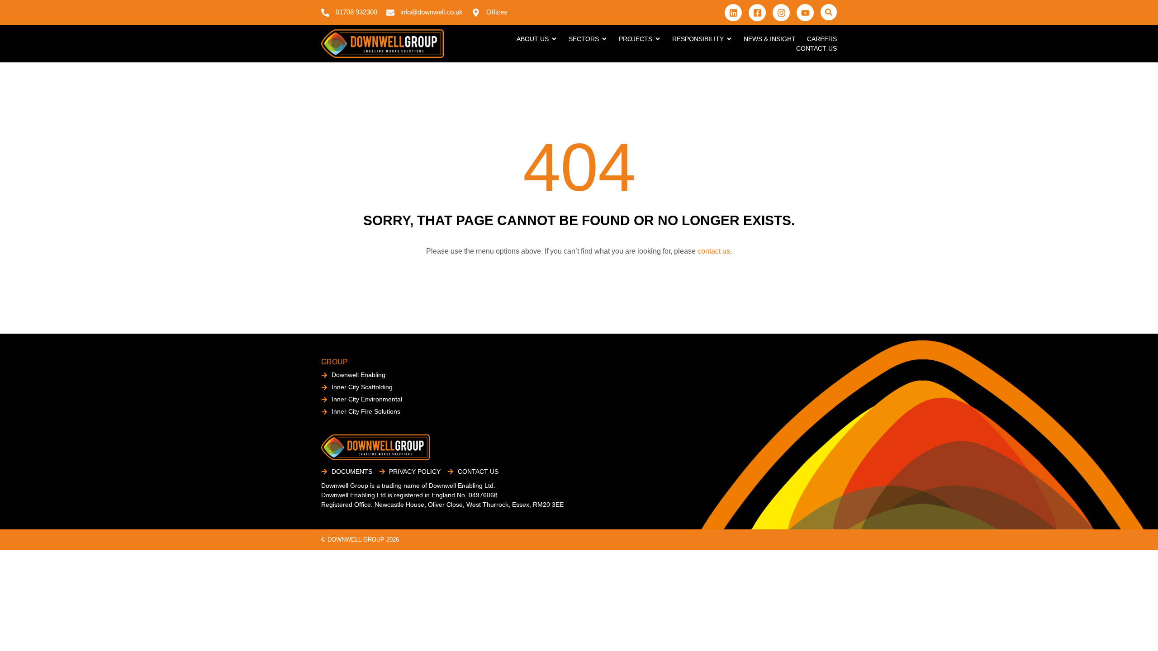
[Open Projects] (658, 39)
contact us (714, 251)
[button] (829, 12)
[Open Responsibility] (729, 39)
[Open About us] (554, 39)
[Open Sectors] (604, 39)
